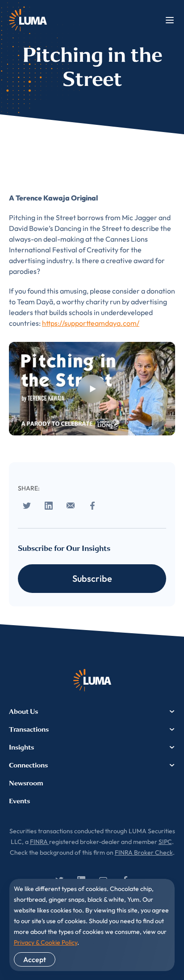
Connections (28, 765)
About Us (23, 711)
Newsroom (26, 783)
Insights (21, 747)
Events (19, 801)
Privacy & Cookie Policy (45, 942)
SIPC (165, 842)
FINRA (39, 842)
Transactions (29, 729)
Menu (169, 20)
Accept (34, 959)
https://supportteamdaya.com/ (90, 323)
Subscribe (92, 578)
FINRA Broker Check (144, 852)
